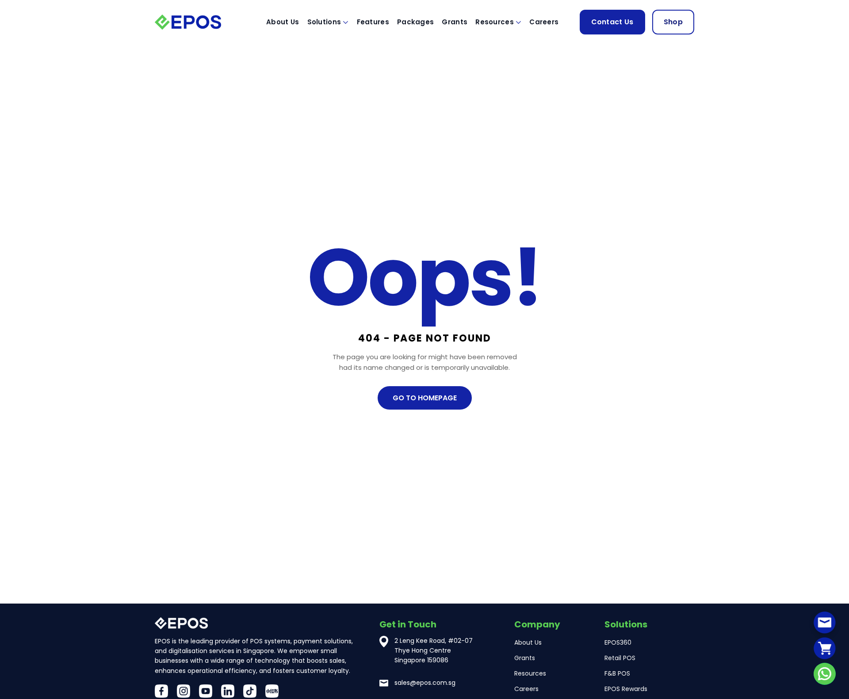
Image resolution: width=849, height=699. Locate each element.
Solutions (324, 22)
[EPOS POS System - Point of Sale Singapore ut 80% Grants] (199, 22)
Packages (415, 22)
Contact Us (612, 22)
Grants (454, 22)
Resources (494, 22)
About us (282, 22)
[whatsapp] (825, 674)
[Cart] (825, 648)
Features (373, 22)
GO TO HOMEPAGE (425, 398)
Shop (673, 22)
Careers (543, 22)
